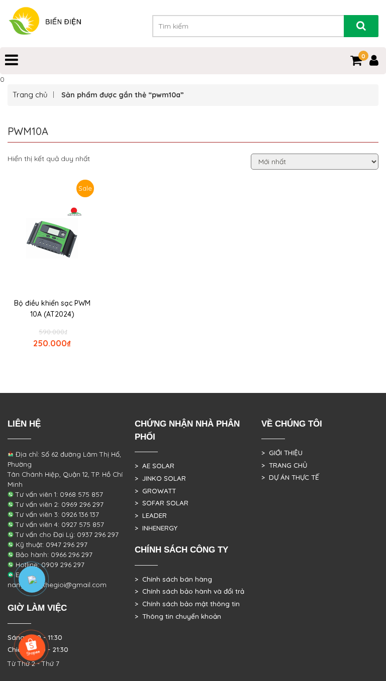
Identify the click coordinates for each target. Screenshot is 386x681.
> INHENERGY (156, 528)
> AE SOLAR (154, 466)
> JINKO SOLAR (160, 478)
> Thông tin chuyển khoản (178, 616)
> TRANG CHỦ (284, 465)
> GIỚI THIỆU (282, 453)
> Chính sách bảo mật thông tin (187, 604)
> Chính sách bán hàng (173, 579)
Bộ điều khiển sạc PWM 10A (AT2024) (52, 309)
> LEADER (151, 515)
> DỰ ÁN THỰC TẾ (290, 477)
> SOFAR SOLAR (161, 503)
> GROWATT (155, 491)
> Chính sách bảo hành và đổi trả (189, 591)
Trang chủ (30, 94)
